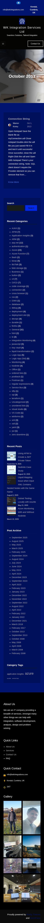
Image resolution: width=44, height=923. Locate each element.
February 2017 (18, 628)
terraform (16, 398)
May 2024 (16, 570)
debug (15, 308)
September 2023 (19, 581)
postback (16, 376)
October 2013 (18, 631)
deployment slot (19, 315)
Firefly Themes (33, 914)
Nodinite (15, 366)
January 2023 (18, 592)
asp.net (15, 243)
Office (14, 369)
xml (13, 420)
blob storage (17, 268)
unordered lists (19, 405)
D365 (14, 301)
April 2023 (16, 584)
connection (17, 290)
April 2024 (16, 574)
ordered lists (17, 373)
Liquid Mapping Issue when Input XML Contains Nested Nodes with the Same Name (20, 484)
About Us (10, 747)
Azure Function (19, 253)
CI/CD (14, 282)
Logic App (16, 355)
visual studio (17, 409)
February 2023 (18, 588)
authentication (18, 246)
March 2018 (17, 624)
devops (15, 319)
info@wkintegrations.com (13, 10)
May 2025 (16, 545)
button (15, 275)
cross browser (18, 293)
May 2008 (16, 642)
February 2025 (18, 552)
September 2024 (19, 555)
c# (13, 279)
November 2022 (19, 599)
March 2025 (17, 548)
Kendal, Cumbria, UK (34, 10)
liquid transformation (21, 351)
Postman (16, 380)
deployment (17, 311)
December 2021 (19, 621)
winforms (16, 416)
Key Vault (16, 348)
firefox (14, 326)
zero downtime (18, 434)
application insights (15, 674)
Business (16, 272)
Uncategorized (18, 402)
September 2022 (19, 603)
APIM (14, 232)
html (14, 333)
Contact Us (35, 44)
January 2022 (18, 617)
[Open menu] (3, 44)
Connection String (19, 118)
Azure (14, 250)
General (15, 329)
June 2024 (17, 566)
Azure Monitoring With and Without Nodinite (26, 512)
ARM (14, 239)
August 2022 (18, 606)
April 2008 (16, 646)
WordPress (35, 918)
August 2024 (18, 559)
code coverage (19, 286)
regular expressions (21, 384)
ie (12, 337)
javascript (16, 344)
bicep (14, 261)
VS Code (16, 413)
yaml (14, 427)
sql (13, 395)
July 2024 (16, 563)
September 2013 (19, 635)
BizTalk (15, 264)
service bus (15, 678)
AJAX (14, 228)
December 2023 (19, 577)
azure (29, 673)
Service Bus (17, 387)
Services (10, 750)
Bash (14, 257)
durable (15, 322)
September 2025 (19, 537)
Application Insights (21, 235)
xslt (13, 423)
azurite (9, 678)
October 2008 (18, 639)
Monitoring (17, 362)
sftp (13, 391)
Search (10, 203)
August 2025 (18, 541)
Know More (13, 182)
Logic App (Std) (19, 358)
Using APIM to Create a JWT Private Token (24, 457)
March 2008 (17, 650)
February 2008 (18, 653)
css (13, 297)
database (16, 304)
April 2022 (16, 610)
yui (13, 431)
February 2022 (18, 613)
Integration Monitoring (22, 340)
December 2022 (19, 595)
